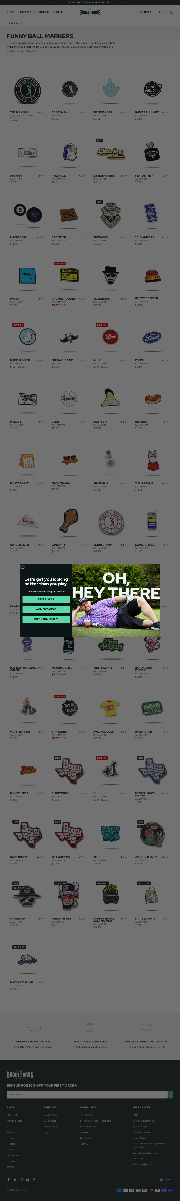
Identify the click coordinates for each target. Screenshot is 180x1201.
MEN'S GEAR (46, 599)
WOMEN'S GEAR (46, 609)
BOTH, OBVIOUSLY (46, 619)
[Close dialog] (22, 566)
